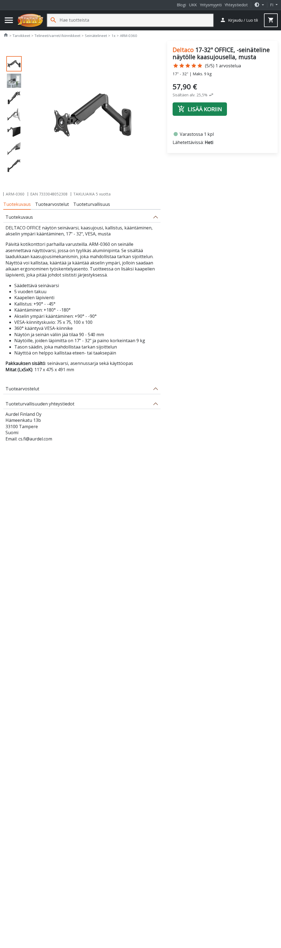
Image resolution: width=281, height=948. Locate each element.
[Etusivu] (30, 20)
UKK (193, 4)
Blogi (181, 4)
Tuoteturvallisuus (91, 204)
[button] (259, 4)
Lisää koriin (200, 109)
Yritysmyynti (211, 4)
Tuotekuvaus (17, 204)
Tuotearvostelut (52, 204)
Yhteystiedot (236, 4)
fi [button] (272, 4)
